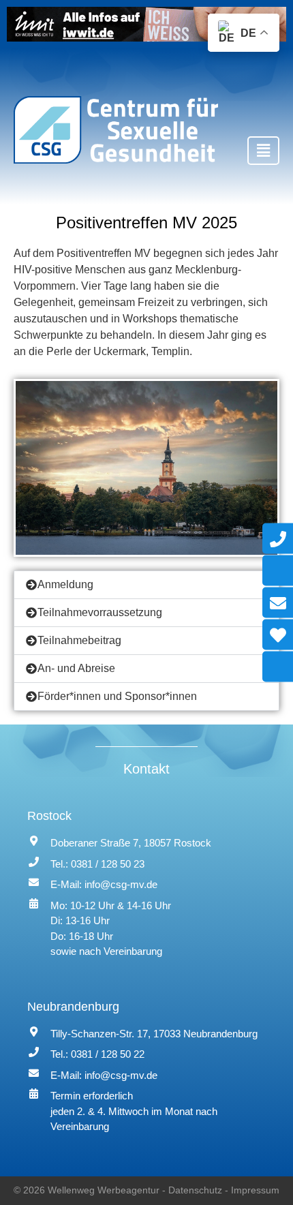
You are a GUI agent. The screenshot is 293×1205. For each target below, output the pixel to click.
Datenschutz (195, 1190)
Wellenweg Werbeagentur (103, 1190)
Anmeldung (65, 584)
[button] (263, 150)
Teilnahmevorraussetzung (99, 612)
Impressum (255, 1190)
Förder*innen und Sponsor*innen (117, 696)
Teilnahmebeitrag (79, 640)
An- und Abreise (76, 668)
